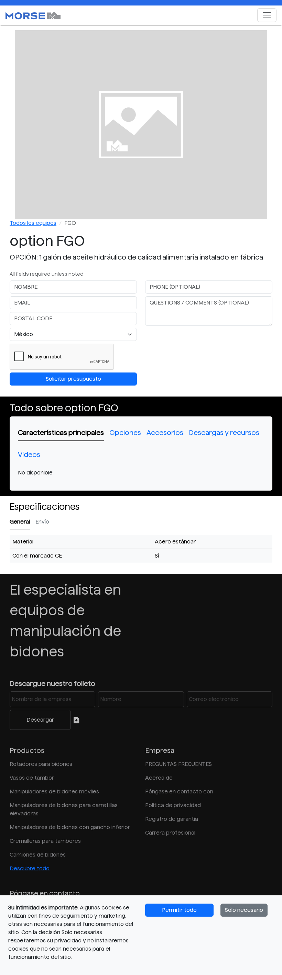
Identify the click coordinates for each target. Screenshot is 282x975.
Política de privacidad (173, 805)
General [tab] (20, 522)
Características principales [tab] (61, 432)
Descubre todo (30, 868)
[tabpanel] (141, 473)
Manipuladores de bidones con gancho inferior (70, 827)
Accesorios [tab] (165, 432)
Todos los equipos (33, 223)
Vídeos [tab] (29, 454)
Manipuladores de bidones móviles (54, 791)
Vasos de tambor (32, 778)
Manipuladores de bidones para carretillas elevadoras (64, 809)
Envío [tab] (42, 522)
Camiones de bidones (38, 855)
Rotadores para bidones (41, 764)
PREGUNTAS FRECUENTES (178, 764)
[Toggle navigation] (266, 15)
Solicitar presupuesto (73, 379)
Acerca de (159, 778)
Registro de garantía (171, 819)
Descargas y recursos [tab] (224, 432)
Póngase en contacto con (179, 791)
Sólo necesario (244, 910)
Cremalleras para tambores (45, 841)
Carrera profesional (170, 833)
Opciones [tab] (125, 432)
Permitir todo (179, 910)
